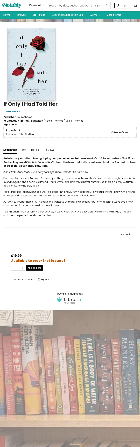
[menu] (70, 15)
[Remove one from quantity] (13, 268)
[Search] (106, 5)
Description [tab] (10, 150)
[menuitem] (7, 15)
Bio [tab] (24, 150)
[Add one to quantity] (22, 268)
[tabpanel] (70, 192)
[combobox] (37, 5)
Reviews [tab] (49, 150)
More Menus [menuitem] (114, 15)
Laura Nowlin (11, 111)
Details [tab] (35, 150)
